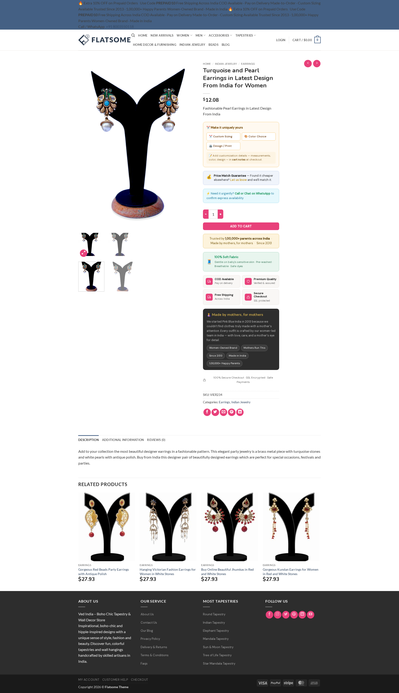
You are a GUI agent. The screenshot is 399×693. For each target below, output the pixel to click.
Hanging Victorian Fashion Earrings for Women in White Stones (168, 571)
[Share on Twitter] (215, 412)
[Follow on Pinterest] (294, 615)
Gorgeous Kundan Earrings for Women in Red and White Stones (290, 571)
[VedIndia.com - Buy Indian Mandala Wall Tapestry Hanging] (101, 40)
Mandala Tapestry (216, 639)
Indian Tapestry (214, 623)
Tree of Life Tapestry (217, 655)
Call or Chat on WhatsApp (252, 193)
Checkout (139, 680)
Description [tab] (88, 440)
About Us (147, 614)
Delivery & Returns (154, 647)
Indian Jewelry (192, 44)
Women (183, 35)
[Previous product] (317, 64)
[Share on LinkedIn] (240, 412)
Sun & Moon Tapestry (218, 647)
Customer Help (115, 680)
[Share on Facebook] (207, 412)
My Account (88, 680)
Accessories (219, 35)
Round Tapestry (214, 614)
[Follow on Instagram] (277, 615)
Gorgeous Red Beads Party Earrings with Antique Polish (103, 571)
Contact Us (149, 623)
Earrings (248, 64)
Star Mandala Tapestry (219, 663)
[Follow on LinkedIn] (302, 615)
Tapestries (244, 35)
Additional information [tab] (123, 440)
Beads (213, 44)
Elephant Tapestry (216, 631)
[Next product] (308, 64)
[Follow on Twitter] (286, 615)
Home (142, 35)
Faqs (144, 663)
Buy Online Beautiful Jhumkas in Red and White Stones (227, 571)
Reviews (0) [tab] (156, 440)
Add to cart (241, 226)
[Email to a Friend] (223, 412)
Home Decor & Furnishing (154, 44)
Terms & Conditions (155, 655)
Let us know (238, 180)
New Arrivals (162, 35)
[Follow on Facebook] (269, 615)
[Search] (133, 35)
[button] (280, 40)
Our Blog (147, 631)
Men (199, 35)
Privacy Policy (150, 639)
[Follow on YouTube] (310, 615)
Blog (226, 44)
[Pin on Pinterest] (232, 412)
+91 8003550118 (120, 26)
